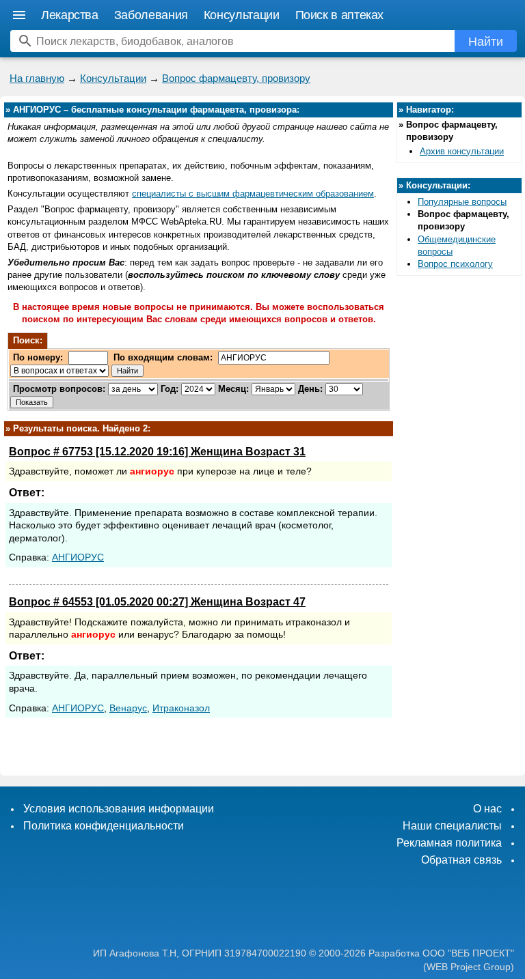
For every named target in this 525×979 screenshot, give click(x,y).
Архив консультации (462, 151)
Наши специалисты (452, 826)
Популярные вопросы (462, 202)
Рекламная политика (449, 843)
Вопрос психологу (455, 264)
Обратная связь (461, 860)
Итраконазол (181, 708)
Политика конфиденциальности (103, 826)
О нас (487, 808)
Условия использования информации (118, 808)
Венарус (128, 708)
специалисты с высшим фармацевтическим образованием (253, 193)
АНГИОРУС (78, 557)
